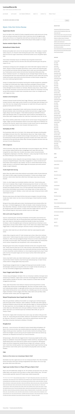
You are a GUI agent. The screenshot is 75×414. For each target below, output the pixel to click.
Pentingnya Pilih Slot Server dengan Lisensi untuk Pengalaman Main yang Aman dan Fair (62, 31)
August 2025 (56, 80)
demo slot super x (40, 386)
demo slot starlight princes (30, 386)
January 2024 (57, 113)
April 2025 (56, 87)
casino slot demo (39, 381)
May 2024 (56, 106)
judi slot (55, 199)
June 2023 (56, 125)
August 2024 (56, 101)
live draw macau (57, 196)
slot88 (55, 157)
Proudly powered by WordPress (16, 407)
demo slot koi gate (27, 384)
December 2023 (57, 115)
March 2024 (56, 110)
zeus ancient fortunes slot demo (23, 395)
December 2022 (57, 136)
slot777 (55, 222)
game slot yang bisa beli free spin (33, 388)
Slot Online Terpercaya (24, 14)
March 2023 (56, 131)
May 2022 (56, 143)
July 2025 (56, 82)
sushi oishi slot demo (38, 393)
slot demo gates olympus (23, 391)
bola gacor (56, 189)
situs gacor (56, 168)
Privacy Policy (52, 14)
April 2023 (56, 129)
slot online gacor (57, 175)
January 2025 (57, 92)
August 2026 (56, 61)
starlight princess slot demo (28, 393)
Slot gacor (56, 225)
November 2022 (57, 138)
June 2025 (56, 83)
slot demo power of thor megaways (37, 391)
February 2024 (57, 111)
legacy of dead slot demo (30, 390)
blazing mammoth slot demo (39, 379)
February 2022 (57, 148)
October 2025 (57, 76)
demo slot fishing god (7, 384)
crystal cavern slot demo (15, 383)
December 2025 (57, 73)
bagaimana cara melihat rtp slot (25, 379)
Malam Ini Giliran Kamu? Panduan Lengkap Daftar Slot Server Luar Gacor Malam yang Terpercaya (62, 39)
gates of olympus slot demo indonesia (16, 390)
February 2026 (57, 69)
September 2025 (57, 78)
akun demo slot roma (13, 379)
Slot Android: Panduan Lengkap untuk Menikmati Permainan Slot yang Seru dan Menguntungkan (62, 45)
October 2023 (57, 118)
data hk (55, 171)
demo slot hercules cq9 (18, 384)
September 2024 (57, 99)
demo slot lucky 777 (36, 384)
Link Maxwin (57, 185)
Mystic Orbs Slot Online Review (14, 27)
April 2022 (56, 145)
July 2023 (56, 124)
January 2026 (57, 71)
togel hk (56, 182)
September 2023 (57, 120)
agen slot (56, 218)
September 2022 (57, 141)
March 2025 (56, 89)
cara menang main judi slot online (28, 381)
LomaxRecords (10, 7)
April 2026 (56, 66)
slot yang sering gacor (16, 393)
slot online (56, 215)
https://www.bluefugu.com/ (60, 203)
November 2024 (57, 96)
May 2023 (56, 127)
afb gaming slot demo (35, 377)
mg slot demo (39, 390)
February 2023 (57, 132)
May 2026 (56, 64)
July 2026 (56, 62)
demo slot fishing (44, 383)
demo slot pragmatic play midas (17, 386)
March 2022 (56, 146)
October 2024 (57, 97)
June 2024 (56, 104)
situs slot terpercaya (58, 160)
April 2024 (56, 108)
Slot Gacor (13, 14)
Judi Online (5, 14)
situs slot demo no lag (12, 391)
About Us (35, 14)
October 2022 (57, 139)
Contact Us (43, 14)
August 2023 (56, 122)
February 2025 (57, 90)
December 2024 (57, 94)
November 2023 (57, 117)
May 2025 (56, 85)
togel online (56, 164)
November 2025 (57, 75)
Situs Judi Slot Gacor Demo (19, 377)
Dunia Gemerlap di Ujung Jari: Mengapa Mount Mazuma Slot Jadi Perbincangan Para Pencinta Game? (62, 50)
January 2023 (57, 134)
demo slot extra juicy (35, 383)
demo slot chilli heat (25, 383)
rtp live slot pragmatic (59, 211)
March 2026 (56, 68)
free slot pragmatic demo (19, 388)
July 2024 (56, 103)
